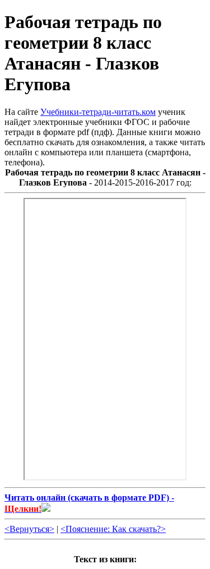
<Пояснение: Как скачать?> (113, 529)
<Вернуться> (29, 529)
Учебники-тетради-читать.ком (98, 112)
